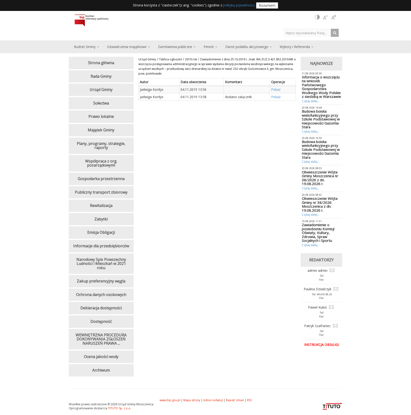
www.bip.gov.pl (170, 400)
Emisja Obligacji (101, 232)
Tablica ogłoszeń (170, 59)
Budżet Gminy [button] (85, 46)
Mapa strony (191, 400)
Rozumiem (267, 5)
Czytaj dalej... (310, 101)
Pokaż (276, 89)
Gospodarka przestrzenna (101, 178)
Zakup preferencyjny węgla (101, 281)
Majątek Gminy (101, 130)
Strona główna (101, 62)
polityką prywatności (238, 5)
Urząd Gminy (147, 59)
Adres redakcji (213, 400)
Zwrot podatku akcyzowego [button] (247, 46)
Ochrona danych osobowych (101, 294)
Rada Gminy (101, 76)
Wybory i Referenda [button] (295, 46)
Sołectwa (101, 103)
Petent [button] (209, 46)
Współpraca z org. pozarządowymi (101, 163)
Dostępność (101, 321)
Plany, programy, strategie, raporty (101, 145)
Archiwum (101, 370)
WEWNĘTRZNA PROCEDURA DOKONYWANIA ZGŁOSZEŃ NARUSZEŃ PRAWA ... (101, 339)
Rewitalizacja (101, 205)
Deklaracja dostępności (101, 307)
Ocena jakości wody (101, 356)
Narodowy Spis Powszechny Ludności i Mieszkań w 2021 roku (101, 263)
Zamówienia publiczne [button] (175, 46)
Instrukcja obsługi (321, 344)
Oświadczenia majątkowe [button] (127, 46)
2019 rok (191, 59)
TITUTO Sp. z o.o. (119, 408)
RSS (249, 400)
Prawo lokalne (101, 116)
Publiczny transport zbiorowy (101, 192)
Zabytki (101, 219)
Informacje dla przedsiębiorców (101, 245)
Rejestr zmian (235, 400)
